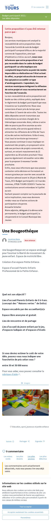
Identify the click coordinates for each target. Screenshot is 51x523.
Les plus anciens (31, 457)
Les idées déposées (11, 18)
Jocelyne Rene (14, 239)
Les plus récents (19, 457)
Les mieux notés (8, 457)
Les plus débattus (43, 457)
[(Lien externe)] (25, 402)
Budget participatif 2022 (13, 15)
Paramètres (25, 517)
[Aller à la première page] (19, 7)
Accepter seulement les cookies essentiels (25, 512)
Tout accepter (26, 506)
